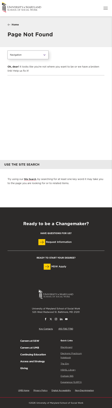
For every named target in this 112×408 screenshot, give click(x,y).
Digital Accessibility (61, 391)
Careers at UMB (29, 347)
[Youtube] (66, 319)
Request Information (58, 242)
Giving (24, 368)
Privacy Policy (40, 391)
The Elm (65, 364)
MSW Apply (58, 266)
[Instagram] (56, 319)
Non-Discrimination (84, 391)
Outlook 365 (67, 376)
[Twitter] (51, 319)
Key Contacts (46, 329)
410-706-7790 (65, 329)
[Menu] (105, 8)
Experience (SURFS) (71, 382)
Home (15, 24)
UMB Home (23, 391)
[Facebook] (45, 319)
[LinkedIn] (61, 319)
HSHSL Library (68, 370)
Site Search (30, 179)
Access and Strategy (32, 361)
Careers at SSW (29, 340)
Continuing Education (33, 354)
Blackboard (66, 347)
